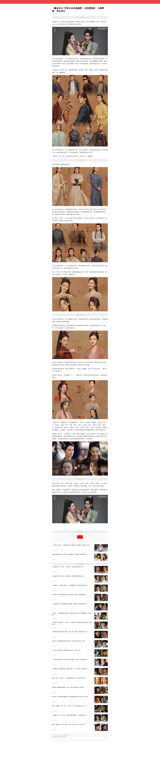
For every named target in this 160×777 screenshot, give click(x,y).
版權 (65, 736)
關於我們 (54, 736)
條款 (61, 736)
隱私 (63, 736)
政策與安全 (58, 736)
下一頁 (80, 537)
